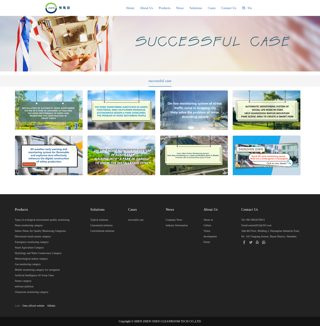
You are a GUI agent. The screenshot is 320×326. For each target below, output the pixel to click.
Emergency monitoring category (32, 242)
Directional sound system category (33, 236)
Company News (174, 219)
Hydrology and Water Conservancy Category (38, 253)
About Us (146, 8)
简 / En (247, 8)
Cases (212, 8)
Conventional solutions (102, 231)
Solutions (195, 8)
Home (130, 8)
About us (208, 219)
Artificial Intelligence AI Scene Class (34, 275)
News (180, 8)
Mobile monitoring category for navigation (37, 269)
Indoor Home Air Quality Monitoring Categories (40, 231)
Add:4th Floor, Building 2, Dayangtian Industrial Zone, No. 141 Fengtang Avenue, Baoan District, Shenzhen (270, 234)
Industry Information (177, 225)
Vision (207, 231)
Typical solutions (99, 219)
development (210, 236)
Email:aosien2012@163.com (256, 225)
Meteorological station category (31, 258)
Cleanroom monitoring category (31, 292)
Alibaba (51, 305)
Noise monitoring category (29, 225)
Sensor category (23, 281)
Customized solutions (101, 225)
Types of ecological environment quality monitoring (42, 219)
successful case (160, 81)
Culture (207, 225)
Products (164, 8)
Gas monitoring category (28, 264)
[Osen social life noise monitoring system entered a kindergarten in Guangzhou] (267, 155)
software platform (24, 286)
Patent (207, 242)
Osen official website (33, 305)
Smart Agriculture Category (29, 247)
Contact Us (228, 8)
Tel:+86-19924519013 (253, 219)
